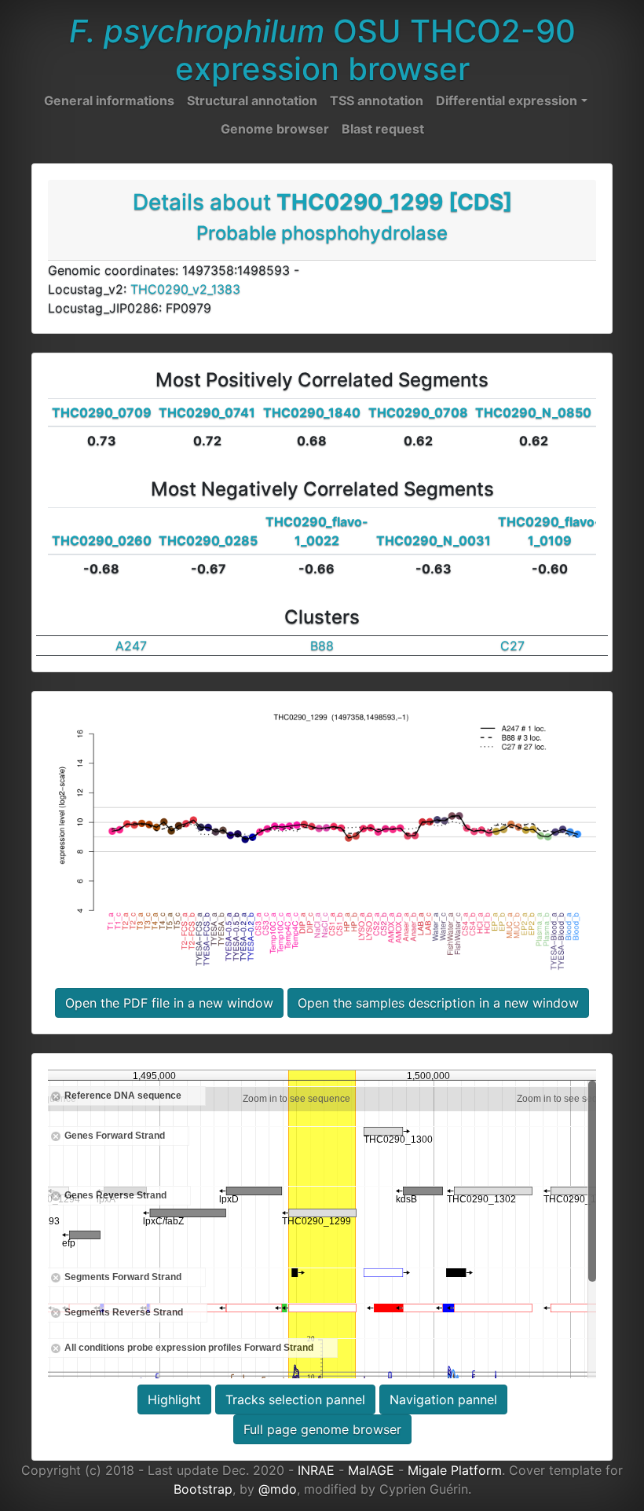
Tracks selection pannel (295, 1399)
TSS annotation (376, 100)
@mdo (277, 1489)
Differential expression (506, 100)
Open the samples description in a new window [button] (438, 1003)
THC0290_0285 (208, 540)
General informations (109, 100)
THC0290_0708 (418, 412)
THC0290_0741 (207, 412)
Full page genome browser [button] (322, 1429)
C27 (512, 645)
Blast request (383, 129)
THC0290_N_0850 (533, 412)
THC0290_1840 (311, 412)
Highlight (174, 1399)
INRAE (316, 1470)
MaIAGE (371, 1470)
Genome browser (275, 129)
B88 (322, 645)
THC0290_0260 (102, 540)
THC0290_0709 (102, 412)
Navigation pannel (443, 1399)
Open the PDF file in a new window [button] (169, 1003)
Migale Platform (455, 1470)
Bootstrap (203, 1489)
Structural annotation (252, 100)
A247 (131, 645)
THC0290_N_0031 (433, 540)
